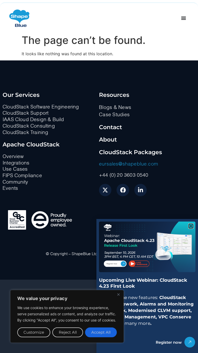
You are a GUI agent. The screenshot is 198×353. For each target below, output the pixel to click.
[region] (67, 316)
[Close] (118, 294)
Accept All (101, 332)
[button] (191, 226)
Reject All (68, 332)
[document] (99, 176)
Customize (33, 332)
